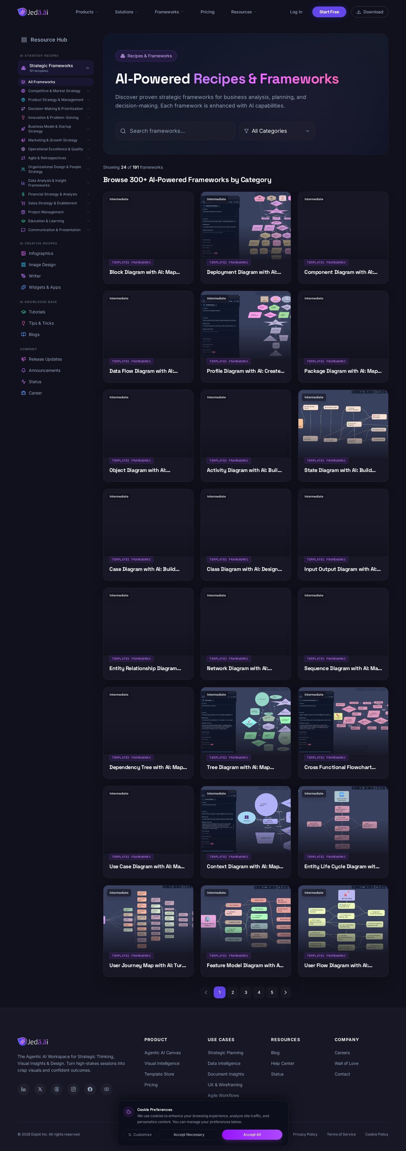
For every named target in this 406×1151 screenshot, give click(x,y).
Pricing (208, 11)
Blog (275, 1052)
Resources (241, 11)
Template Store (159, 1073)
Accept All (252, 1134)
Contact (342, 1073)
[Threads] (57, 1089)
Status (277, 1073)
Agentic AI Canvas (162, 1052)
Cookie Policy (376, 1134)
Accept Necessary (189, 1134)
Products (85, 11)
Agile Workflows (223, 1095)
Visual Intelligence (162, 1063)
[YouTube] (107, 1089)
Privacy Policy (305, 1134)
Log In (296, 11)
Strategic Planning (225, 1052)
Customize (142, 1134)
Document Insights (226, 1073)
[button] (88, 91)
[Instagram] (73, 1089)
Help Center (282, 1063)
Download (373, 11)
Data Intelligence (224, 1063)
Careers (342, 1052)
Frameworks (167, 11)
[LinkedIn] (23, 1089)
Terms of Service (341, 1134)
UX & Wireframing (225, 1084)
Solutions (124, 11)
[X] (40, 1089)
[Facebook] (90, 1089)
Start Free (329, 11)
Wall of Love (346, 1063)
